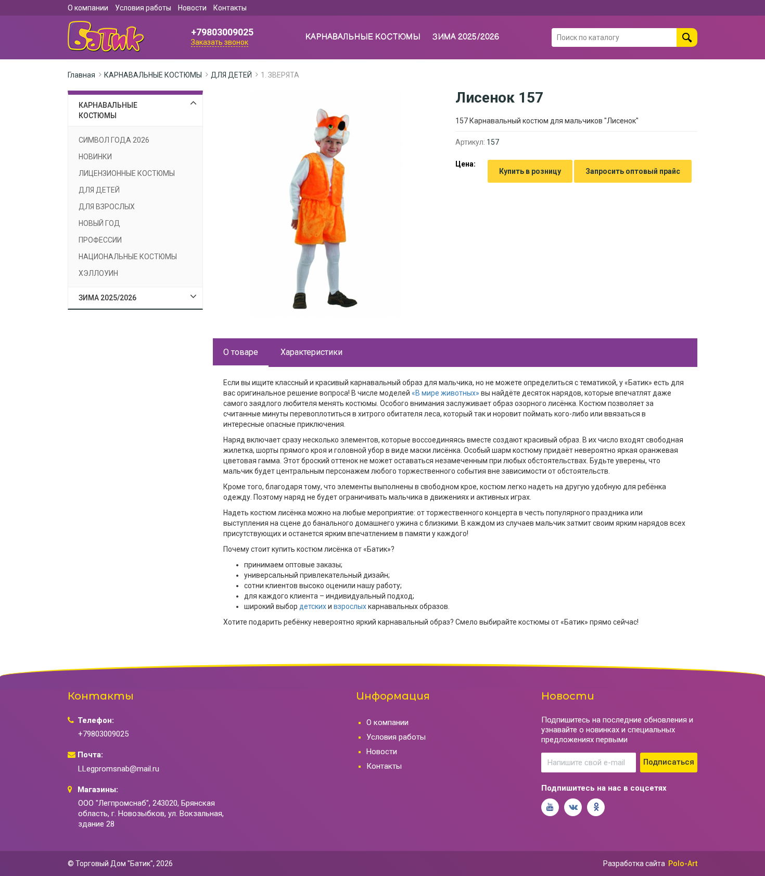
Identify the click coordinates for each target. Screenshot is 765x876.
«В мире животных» (445, 393)
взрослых (350, 606)
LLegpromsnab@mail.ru (118, 768)
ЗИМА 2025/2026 (466, 37)
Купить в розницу (530, 171)
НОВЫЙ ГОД (99, 223)
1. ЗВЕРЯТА (280, 75)
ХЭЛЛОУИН (98, 273)
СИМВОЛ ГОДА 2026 (114, 140)
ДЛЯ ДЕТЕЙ (231, 75)
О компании (88, 7)
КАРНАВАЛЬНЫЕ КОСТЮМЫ (362, 37)
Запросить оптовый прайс (632, 171)
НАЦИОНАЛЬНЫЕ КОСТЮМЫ (128, 256)
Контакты (230, 7)
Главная (81, 75)
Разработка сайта (634, 863)
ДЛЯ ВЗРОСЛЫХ (107, 206)
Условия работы (143, 7)
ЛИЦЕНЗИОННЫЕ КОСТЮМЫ (127, 173)
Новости (192, 7)
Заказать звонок (219, 42)
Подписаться (668, 762)
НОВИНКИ (95, 157)
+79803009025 (222, 32)
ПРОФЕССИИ (100, 240)
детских (312, 606)
